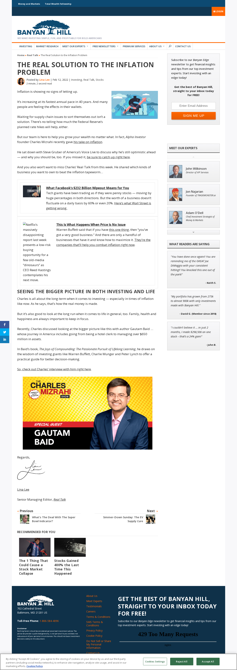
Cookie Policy (94, 635)
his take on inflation (88, 142)
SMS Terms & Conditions (94, 623)
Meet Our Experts (73, 46)
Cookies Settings (155, 661)
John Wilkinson (196, 169)
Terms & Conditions (98, 617)
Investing (25, 46)
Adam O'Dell (194, 213)
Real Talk (32, 55)
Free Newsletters (104, 46)
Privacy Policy (94, 630)
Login (219, 11)
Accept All (208, 661)
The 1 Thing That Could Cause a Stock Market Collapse (33, 567)
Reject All (181, 661)
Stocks (100, 79)
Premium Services (134, 46)
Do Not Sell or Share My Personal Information (98, 644)
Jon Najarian (194, 192)
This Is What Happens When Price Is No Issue (91, 224)
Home (20, 55)
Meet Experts (94, 601)
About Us (155, 46)
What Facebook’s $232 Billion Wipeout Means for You (87, 188)
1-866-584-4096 (49, 621)
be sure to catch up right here (108, 157)
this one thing (119, 229)
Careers (91, 611)
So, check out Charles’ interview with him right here (54, 369)
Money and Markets (29, 3)
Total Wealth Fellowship (58, 3)
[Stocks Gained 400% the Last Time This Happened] (70, 547)
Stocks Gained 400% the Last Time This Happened (66, 567)
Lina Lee (44, 79)
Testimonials (94, 606)
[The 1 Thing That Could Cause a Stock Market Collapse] (35, 547)
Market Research (47, 46)
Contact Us (183, 46)
